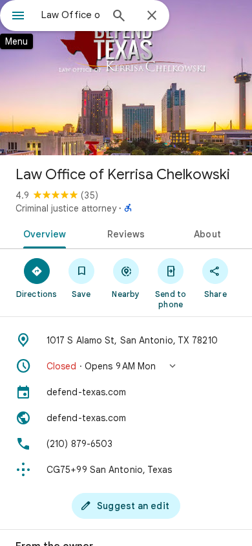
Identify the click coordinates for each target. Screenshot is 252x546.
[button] (126, 366)
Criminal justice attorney (66, 208)
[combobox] (71, 15)
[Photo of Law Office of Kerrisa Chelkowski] (126, 77)
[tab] (42, 232)
